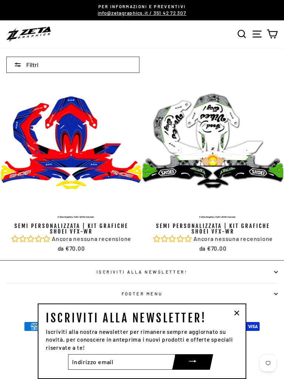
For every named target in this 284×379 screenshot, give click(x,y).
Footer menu (142, 293)
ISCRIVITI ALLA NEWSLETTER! (142, 271)
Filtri (31, 64)
